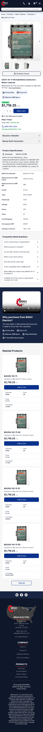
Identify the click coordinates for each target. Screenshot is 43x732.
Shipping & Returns (23, 654)
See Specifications (15, 88)
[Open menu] (39, 3)
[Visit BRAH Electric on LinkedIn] (16, 594)
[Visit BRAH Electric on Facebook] (21, 594)
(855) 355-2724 (10, 126)
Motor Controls (20, 14)
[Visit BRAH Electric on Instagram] (26, 594)
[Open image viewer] (21, 41)
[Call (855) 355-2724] (24, 3)
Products (10, 14)
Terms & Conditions (22, 658)
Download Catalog (21, 677)
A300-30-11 (18, 379)
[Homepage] (4, 3)
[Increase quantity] (10, 111)
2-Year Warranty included (13, 116)
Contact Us (22, 650)
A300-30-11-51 (19, 491)
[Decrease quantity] (4, 111)
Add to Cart (21, 111)
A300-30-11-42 (19, 435)
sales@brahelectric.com (21, 633)
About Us (23, 647)
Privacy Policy (21, 689)
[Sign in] (29, 3)
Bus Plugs (21, 668)
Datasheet (8, 154)
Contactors (31, 14)
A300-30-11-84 (28, 179)
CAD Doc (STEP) (21, 154)
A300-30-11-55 (19, 547)
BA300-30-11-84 (28, 173)
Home (3, 14)
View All (21, 583)
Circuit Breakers (21, 671)
